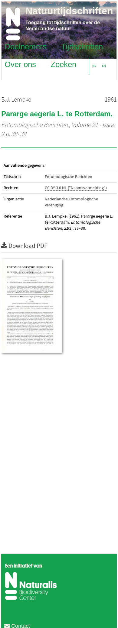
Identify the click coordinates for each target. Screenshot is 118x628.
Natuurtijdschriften (69, 10)
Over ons (20, 64)
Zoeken (63, 64)
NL (94, 66)
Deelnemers (26, 46)
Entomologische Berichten (34, 125)
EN (104, 66)
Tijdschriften (82, 46)
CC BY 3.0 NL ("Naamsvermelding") (76, 188)
